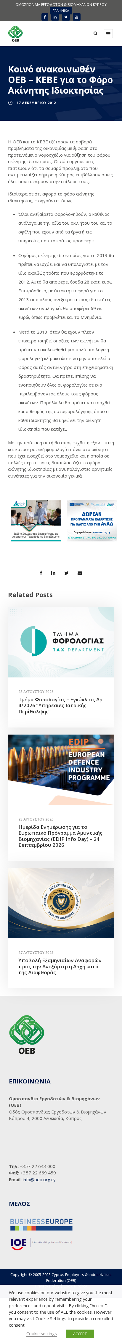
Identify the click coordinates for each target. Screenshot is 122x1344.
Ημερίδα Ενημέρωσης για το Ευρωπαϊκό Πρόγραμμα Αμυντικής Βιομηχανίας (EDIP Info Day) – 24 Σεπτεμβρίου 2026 (60, 835)
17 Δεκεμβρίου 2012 (36, 102)
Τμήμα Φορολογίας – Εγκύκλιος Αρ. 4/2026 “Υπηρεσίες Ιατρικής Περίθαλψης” (61, 705)
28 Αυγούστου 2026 (36, 691)
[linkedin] (55, 17)
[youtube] (77, 17)
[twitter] (66, 17)
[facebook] (44, 17)
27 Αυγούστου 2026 (36, 952)
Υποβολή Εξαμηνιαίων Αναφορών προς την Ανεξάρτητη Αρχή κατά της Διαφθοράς (60, 966)
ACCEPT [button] (80, 1333)
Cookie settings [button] (41, 1333)
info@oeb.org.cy (39, 1179)
